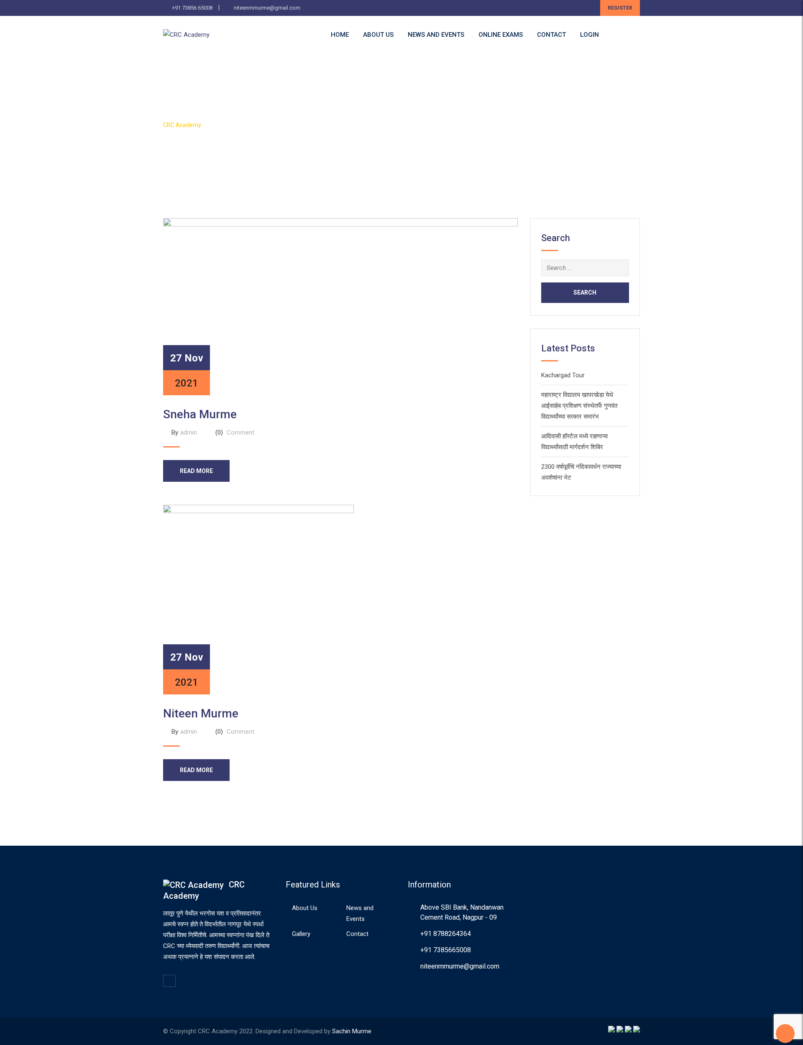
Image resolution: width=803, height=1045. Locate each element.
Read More (196, 471)
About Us (378, 34)
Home (340, 34)
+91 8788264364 (445, 934)
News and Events (436, 34)
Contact (551, 34)
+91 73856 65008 (192, 8)
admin (188, 432)
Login (589, 34)
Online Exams (500, 34)
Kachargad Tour (563, 375)
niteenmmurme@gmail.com (267, 8)
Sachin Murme (351, 1031)
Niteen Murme (200, 713)
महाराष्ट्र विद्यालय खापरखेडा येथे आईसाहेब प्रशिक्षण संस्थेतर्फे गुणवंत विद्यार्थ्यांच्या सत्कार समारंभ (579, 405)
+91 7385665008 (445, 950)
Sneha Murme (200, 414)
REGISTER (620, 8)
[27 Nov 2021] (340, 306)
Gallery (301, 934)
